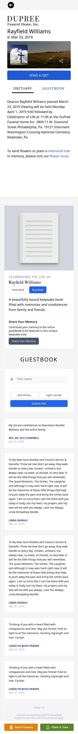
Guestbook (53, 88)
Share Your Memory (24, 341)
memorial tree (59, 151)
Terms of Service (48, 717)
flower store (59, 156)
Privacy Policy (29, 717)
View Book (18, 289)
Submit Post (39, 403)
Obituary (22, 88)
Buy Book (37, 289)
